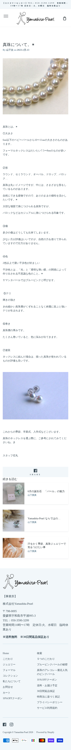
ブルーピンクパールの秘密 (52, 664)
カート (6, 692)
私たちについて (12, 681)
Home (6, 653)
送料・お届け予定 (47, 685)
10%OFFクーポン (12, 698)
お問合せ (8, 687)
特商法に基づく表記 (48, 696)
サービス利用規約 (47, 708)
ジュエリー (9, 664)
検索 (39, 653)
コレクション (10, 675)
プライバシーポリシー (49, 702)
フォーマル (9, 670)
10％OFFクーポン (47, 679)
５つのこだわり (46, 659)
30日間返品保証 (46, 691)
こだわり (8, 659)
